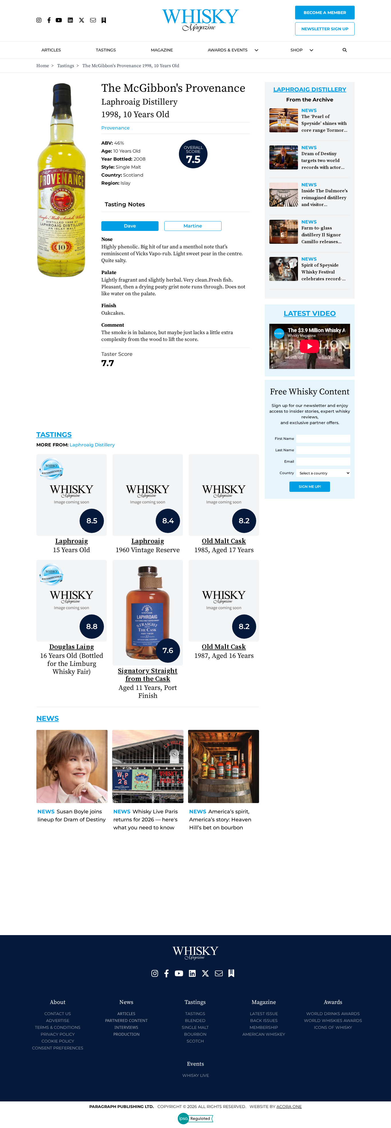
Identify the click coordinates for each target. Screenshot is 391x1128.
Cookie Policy (58, 1041)
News (45, 811)
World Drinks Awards (333, 1013)
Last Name (284, 450)
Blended (195, 1020)
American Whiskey (263, 1034)
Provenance (115, 128)
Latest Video (310, 313)
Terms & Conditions (57, 1027)
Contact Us (57, 1013)
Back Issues (264, 1020)
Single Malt (195, 1027)
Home (42, 66)
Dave (130, 226)
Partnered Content (126, 1020)
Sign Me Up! (310, 486)
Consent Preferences (57, 1048)
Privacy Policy (58, 1034)
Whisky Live (195, 1075)
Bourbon (195, 1034)
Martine (192, 226)
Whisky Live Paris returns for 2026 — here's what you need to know (145, 819)
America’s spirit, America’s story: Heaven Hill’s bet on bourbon (220, 819)
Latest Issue (264, 1013)
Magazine (162, 50)
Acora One (289, 1106)
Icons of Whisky (333, 1027)
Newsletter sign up (324, 28)
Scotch (195, 1041)
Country (287, 473)
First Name (284, 438)
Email (289, 461)
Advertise (57, 1020)
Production (126, 1034)
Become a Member (325, 12)
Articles (51, 50)
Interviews (126, 1027)
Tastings (106, 50)
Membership (264, 1027)
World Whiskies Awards (333, 1020)
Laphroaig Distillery (75, 445)
